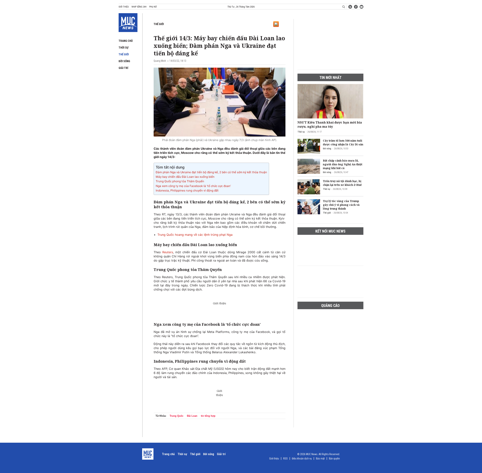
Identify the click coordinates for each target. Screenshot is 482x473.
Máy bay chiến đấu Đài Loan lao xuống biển (185, 177)
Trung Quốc (176, 415)
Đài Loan (192, 415)
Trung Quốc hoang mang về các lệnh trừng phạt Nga (195, 234)
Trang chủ (126, 41)
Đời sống (124, 61)
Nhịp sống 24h (139, 6)
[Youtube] (361, 7)
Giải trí (123, 68)
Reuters (167, 252)
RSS (285, 458)
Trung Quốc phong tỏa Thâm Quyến (180, 181)
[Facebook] (356, 7)
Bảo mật (320, 458)
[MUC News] (128, 21)
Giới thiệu (124, 6)
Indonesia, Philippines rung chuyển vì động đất (187, 190)
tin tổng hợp (208, 415)
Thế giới (124, 54)
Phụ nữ (153, 6)
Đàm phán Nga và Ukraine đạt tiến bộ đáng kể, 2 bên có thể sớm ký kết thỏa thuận (211, 172)
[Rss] (350, 7)
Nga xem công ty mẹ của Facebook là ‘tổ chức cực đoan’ (193, 186)
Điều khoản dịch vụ (302, 458)
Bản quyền (334, 458)
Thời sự (123, 47)
